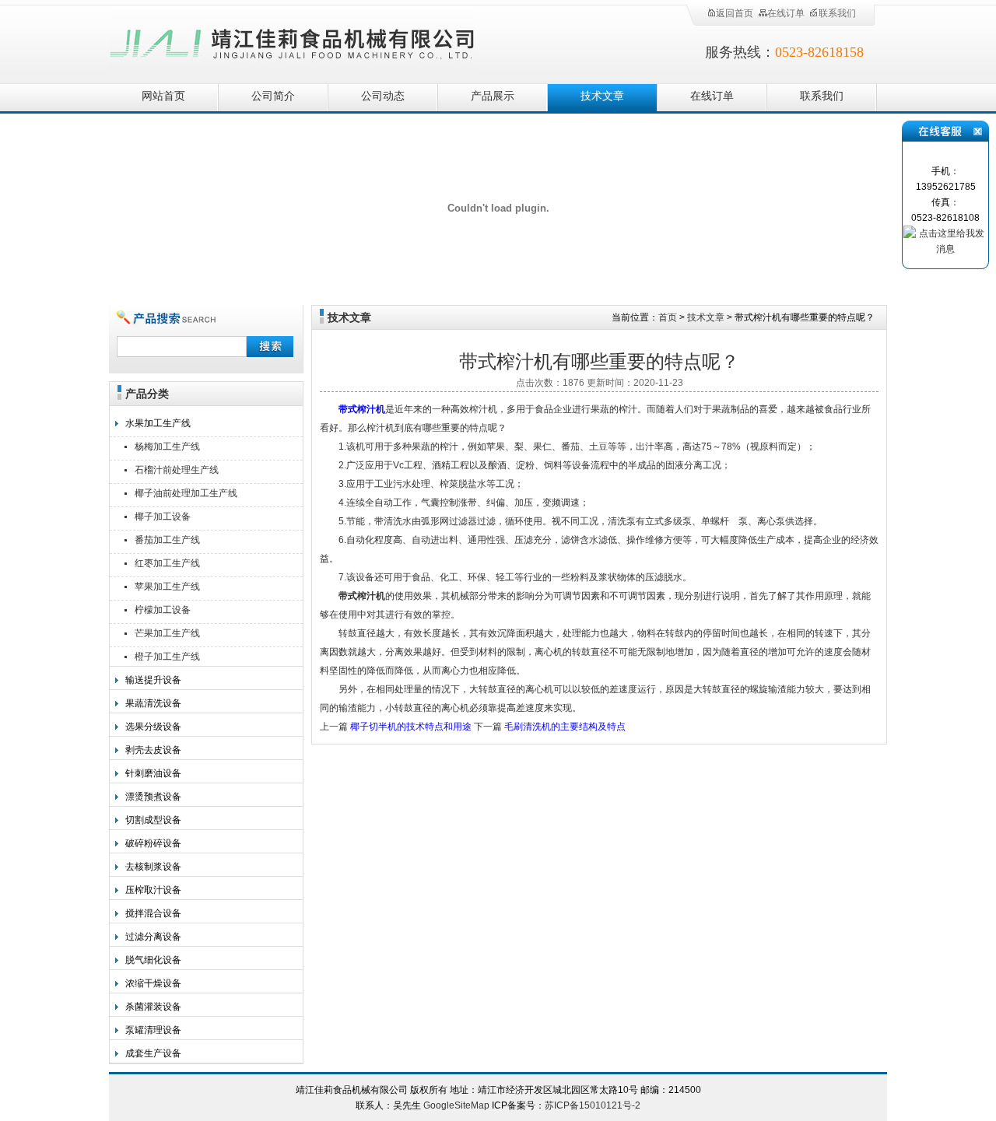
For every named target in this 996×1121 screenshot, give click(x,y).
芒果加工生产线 (167, 633)
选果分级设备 (153, 726)
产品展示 (492, 96)
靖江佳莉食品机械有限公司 (292, 41)
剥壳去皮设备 (153, 749)
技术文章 (602, 96)
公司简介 (273, 96)
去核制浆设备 (153, 866)
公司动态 (383, 96)
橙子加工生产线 (167, 656)
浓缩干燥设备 (153, 983)
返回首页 (734, 13)
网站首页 (163, 96)
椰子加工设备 (163, 516)
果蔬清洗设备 (153, 703)
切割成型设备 (153, 819)
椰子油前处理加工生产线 (186, 493)
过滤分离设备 (153, 936)
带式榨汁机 (361, 409)
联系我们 (837, 13)
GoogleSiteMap (456, 1105)
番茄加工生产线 (167, 539)
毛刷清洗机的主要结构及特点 (565, 726)
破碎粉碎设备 (153, 843)
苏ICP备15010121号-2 (592, 1105)
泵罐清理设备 (153, 1030)
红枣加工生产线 (167, 563)
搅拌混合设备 (153, 913)
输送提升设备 (153, 679)
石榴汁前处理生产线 (177, 469)
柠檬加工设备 (163, 609)
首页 (667, 317)
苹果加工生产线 (167, 586)
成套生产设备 (153, 1053)
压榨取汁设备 (153, 890)
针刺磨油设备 (153, 773)
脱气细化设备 (153, 960)
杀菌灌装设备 (153, 1006)
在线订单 (786, 13)
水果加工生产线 (158, 423)
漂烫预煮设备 (153, 796)
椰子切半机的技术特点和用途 (411, 726)
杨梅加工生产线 (167, 446)
